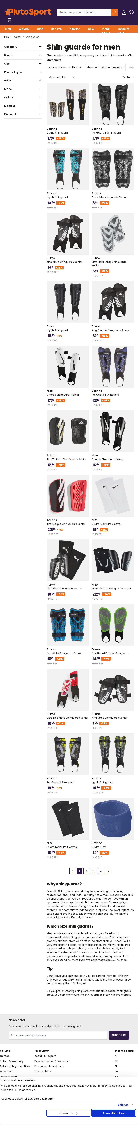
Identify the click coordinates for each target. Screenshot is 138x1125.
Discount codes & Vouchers (51, 1061)
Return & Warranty (11, 1061)
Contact (5, 1056)
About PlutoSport (45, 1056)
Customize (66, 1113)
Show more (54, 60)
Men (8, 29)
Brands (75, 29)
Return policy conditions (15, 1066)
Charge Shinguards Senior (63, 392)
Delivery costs (8, 1077)
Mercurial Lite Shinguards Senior (111, 586)
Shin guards (32, 37)
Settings (123, 1104)
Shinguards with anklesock (65, 67)
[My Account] (124, 12)
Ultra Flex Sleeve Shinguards (64, 586)
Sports (56, 29)
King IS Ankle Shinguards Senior (111, 328)
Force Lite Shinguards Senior (109, 195)
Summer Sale (123, 30)
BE (116, 1061)
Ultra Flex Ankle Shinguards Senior (67, 716)
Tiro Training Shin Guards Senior (66, 457)
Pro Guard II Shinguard (105, 392)
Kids (40, 29)
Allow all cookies (113, 1113)
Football (17, 37)
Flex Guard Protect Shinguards (110, 651)
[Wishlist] (131, 12)
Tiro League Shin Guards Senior (66, 522)
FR (116, 1066)
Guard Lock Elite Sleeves (107, 522)
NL (116, 1056)
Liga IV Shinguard (57, 195)
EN (116, 1077)
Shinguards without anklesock (105, 67)
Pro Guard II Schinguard (106, 130)
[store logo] (27, 12)
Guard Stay (99, 845)
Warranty (6, 1071)
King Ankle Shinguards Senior (64, 260)
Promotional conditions (49, 1066)
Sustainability (42, 1071)
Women (24, 29)
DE (116, 1071)
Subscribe (118, 1035)
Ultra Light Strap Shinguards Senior (109, 261)
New (91, 29)
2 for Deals (106, 30)
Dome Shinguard (57, 130)
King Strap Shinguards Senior (109, 716)
